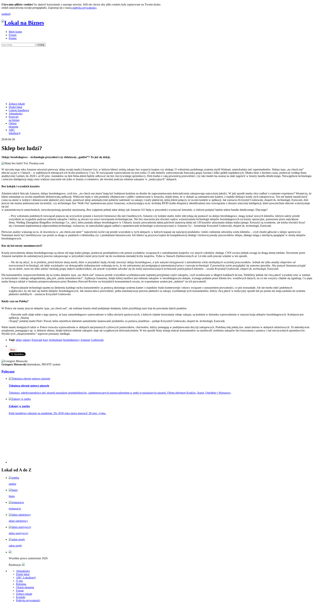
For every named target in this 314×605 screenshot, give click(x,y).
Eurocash (37, 339)
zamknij (6, 13)
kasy (45, 339)
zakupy (27, 339)
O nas (19, 580)
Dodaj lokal (15, 107)
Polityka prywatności (28, 600)
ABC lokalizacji (14, 131)
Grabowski (97, 339)
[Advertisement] (157, 73)
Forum (12, 34)
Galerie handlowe (19, 110)
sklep (19, 339)
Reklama (21, 584)
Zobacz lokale (17, 103)
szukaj (40, 44)
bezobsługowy (71, 339)
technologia (55, 339)
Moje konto (15, 31)
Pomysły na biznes (14, 118)
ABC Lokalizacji (26, 577)
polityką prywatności (84, 7)
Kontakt (20, 597)
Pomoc (13, 38)
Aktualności (16, 113)
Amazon (85, 339)
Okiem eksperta (13, 125)
